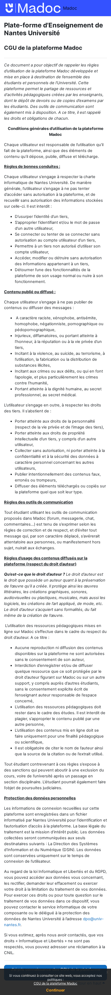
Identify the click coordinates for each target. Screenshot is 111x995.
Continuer (55, 990)
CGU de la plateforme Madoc (55, 983)
